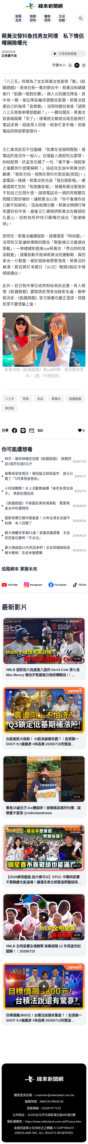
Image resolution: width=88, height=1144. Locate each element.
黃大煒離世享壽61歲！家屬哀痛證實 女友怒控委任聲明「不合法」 (37, 535)
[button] (70, 65)
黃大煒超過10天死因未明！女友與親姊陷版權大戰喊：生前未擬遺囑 (37, 550)
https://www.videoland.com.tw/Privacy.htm (53, 1121)
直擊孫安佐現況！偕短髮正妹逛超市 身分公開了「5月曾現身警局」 (39, 476)
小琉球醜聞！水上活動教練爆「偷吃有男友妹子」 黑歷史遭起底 (39, 491)
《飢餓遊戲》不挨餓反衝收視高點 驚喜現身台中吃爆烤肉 (37, 505)
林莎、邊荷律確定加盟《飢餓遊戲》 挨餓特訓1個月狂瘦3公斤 (38, 461)
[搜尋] (81, 18)
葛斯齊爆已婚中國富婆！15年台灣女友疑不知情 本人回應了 (37, 520)
